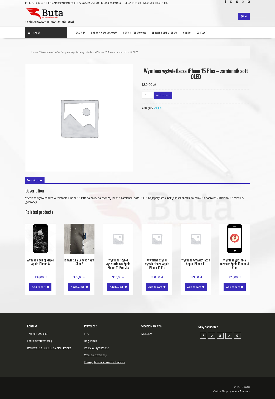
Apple (65, 52)
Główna (80, 32)
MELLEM (146, 333)
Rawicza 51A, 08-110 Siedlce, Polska (49, 348)
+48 (30, 333)
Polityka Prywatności (96, 348)
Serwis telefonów (134, 32)
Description (34, 180)
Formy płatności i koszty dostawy (104, 362)
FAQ (86, 333)
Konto (187, 32)
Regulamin (90, 341)
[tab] (34, 180)
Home (34, 52)
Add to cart (163, 95)
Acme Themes (241, 391)
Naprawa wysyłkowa (104, 32)
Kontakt (201, 32)
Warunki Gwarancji (95, 355)
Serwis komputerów (164, 32)
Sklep (36, 32)
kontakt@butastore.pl (40, 341)
